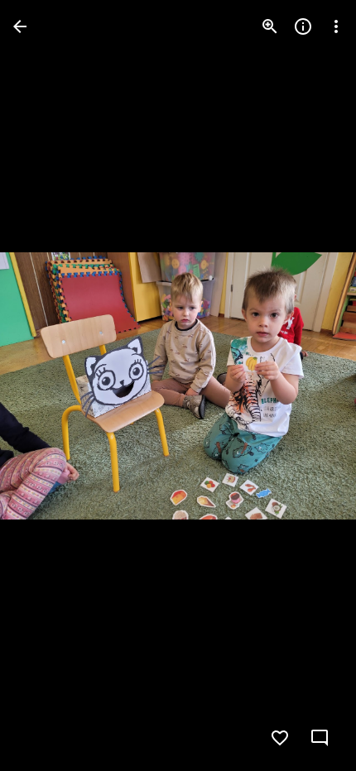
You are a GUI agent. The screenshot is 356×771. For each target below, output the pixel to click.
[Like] (280, 738)
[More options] (336, 26)
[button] (46, 385)
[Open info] (303, 26)
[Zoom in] (269, 26)
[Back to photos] (20, 26)
